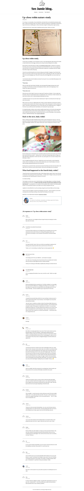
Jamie (27, 280)
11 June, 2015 (28, 391)
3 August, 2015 (28, 405)
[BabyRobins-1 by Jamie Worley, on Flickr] (25, 82)
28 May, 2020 (28, 467)
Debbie (27, 215)
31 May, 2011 (28, 319)
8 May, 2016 (27, 428)
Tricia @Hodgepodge (29, 269)
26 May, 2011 (28, 217)
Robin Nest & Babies (42, 194)
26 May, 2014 (28, 377)
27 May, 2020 (28, 453)
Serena (27, 327)
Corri (26, 240)
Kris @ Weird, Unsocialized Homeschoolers (33, 227)
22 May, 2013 (28, 345)
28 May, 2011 (28, 282)
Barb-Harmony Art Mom (30, 254)
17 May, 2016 (28, 442)
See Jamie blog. (42, 9)
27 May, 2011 (28, 255)
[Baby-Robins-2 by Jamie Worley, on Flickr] (26, 90)
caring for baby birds (40, 113)
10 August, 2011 (28, 328)
